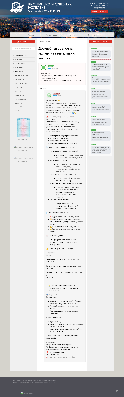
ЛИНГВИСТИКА (19, 95)
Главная (31, 35)
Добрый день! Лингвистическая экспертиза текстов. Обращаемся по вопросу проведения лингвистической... (101, 150)
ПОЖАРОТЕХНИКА (21, 83)
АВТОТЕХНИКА (20, 71)
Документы (23, 42)
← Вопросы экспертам (45, 41)
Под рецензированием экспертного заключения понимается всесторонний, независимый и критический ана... (100, 136)
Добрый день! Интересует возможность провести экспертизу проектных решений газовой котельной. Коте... (100, 108)
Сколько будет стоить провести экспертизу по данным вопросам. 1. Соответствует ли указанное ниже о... (101, 80)
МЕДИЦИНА (18, 59)
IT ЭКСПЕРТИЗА (19, 67)
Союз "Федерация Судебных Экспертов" (43, 382)
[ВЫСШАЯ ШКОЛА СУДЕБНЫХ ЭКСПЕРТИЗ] (17, 12)
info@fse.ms (99, 8)
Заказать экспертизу (99, 11)
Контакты (92, 35)
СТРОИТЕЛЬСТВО (20, 63)
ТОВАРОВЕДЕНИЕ (20, 99)
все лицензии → (23, 139)
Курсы (72, 35)
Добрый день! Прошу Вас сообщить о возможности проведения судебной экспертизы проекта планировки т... (100, 94)
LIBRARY (17, 111)
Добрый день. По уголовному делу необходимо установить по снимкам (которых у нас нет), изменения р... (101, 54)
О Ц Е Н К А (18, 103)
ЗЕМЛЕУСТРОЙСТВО (21, 75)
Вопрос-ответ (51, 35)
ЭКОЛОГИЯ (18, 91)
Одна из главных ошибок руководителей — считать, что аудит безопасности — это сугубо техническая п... (100, 122)
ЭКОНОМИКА (19, 107)
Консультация (100, 42)
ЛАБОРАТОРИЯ (19, 79)
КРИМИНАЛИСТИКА (21, 55)
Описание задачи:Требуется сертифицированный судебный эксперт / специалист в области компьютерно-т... (100, 67)
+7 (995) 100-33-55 (99, 5)
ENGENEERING (19, 87)
